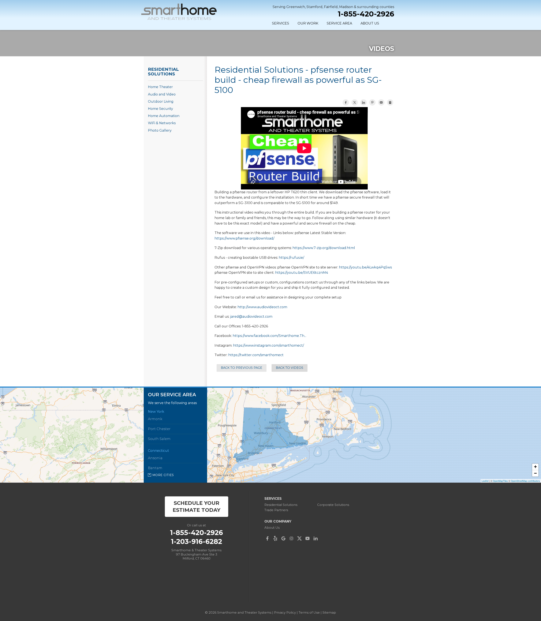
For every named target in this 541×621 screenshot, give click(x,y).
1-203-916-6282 (196, 541)
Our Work (308, 23)
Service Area (339, 23)
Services (280, 23)
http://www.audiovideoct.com (262, 307)
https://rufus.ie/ (291, 258)
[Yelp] (276, 538)
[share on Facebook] (346, 102)
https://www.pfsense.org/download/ (244, 238)
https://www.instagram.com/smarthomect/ (268, 345)
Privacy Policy (285, 612)
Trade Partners (276, 510)
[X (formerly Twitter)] (300, 538)
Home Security (160, 109)
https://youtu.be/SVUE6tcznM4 (301, 273)
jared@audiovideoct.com (251, 317)
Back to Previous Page (241, 368)
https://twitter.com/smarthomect (256, 355)
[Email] (381, 102)
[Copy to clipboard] (390, 102)
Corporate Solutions (333, 505)
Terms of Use (309, 612)
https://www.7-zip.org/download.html (323, 248)
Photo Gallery (160, 130)
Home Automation (163, 116)
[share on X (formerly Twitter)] (354, 102)
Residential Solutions (163, 71)
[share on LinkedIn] (363, 102)
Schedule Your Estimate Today (196, 506)
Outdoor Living (161, 101)
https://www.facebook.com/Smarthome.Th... (269, 336)
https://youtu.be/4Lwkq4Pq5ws (365, 267)
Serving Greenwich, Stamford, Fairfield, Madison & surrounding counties (333, 7)
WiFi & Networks (162, 123)
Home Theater (160, 87)
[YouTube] (308, 538)
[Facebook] (268, 538)
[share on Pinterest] (372, 102)
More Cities (163, 475)
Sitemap (329, 612)
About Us (370, 23)
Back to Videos (289, 368)
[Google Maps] (284, 538)
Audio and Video (162, 94)
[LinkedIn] (316, 538)
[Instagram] (292, 538)
